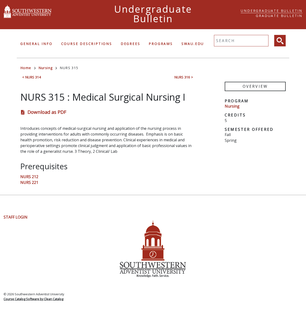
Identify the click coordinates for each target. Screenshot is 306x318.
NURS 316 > (183, 77)
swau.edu (192, 43)
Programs (161, 43)
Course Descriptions (86, 43)
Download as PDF (46, 112)
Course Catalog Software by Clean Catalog (33, 299)
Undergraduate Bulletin (271, 10)
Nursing (45, 68)
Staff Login (15, 217)
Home (25, 68)
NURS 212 (29, 176)
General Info (36, 43)
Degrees (130, 43)
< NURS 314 (31, 77)
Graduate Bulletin (279, 15)
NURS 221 (29, 182)
